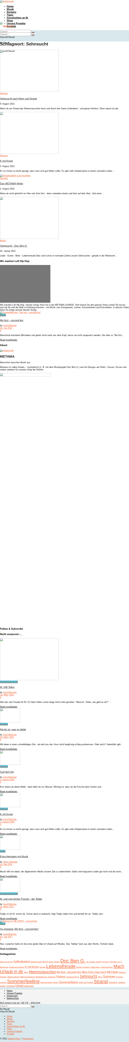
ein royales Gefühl (93, 962)
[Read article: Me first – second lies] (64, 312)
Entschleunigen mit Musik (14, 856)
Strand (101, 981)
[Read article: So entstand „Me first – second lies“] (64, 921)
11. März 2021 (7, 906)
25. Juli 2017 (6, 936)
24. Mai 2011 (6, 864)
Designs (11, 12)
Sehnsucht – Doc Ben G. (13, 245)
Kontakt (10, 1034)
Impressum (12, 996)
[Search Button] (33, 35)
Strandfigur (113, 982)
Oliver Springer (10, 862)
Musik (10, 9)
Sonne (55, 982)
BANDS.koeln (36, 962)
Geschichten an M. (18, 17)
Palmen (61, 976)
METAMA (112, 972)
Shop (10, 20)
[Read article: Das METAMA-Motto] (64, 175)
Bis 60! (45, 962)
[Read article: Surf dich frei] (64, 757)
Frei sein (105, 962)
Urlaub (19, 985)
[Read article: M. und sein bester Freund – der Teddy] (64, 885)
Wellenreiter (29, 986)
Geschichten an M (9, 682)
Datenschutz (13, 998)
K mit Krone (6, 160)
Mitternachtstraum (27, 977)
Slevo (100, 977)
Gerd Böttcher (10, 325)
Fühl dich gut (114, 962)
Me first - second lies (69, 972)
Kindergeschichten (16, 967)
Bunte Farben (54, 962)
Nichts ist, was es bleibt (13, 729)
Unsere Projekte (16, 23)
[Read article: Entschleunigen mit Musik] (64, 842)
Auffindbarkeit (21, 961)
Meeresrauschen (42, 972)
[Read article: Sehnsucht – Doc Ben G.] (64, 218)
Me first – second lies (11, 320)
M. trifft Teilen (7, 687)
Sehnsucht (88, 976)
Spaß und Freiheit (86, 982)
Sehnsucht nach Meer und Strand (18, 98)
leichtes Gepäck (83, 967)
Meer (26, 972)
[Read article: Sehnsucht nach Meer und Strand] (64, 71)
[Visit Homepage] (7, 1)
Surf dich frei (7, 771)
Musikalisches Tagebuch (45, 977)
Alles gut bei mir (6, 962)
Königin (43, 967)
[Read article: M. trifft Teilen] (64, 659)
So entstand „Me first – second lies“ (19, 929)
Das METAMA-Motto (11, 183)
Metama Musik (13, 977)
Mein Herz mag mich (94, 972)
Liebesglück (95, 967)
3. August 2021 (7, 779)
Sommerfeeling (23, 981)
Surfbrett (121, 982)
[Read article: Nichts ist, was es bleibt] (64, 715)
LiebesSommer (107, 967)
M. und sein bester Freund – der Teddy (21, 899)
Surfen (2, 986)
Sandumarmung (72, 977)
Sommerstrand (46, 982)
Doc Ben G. (72, 960)
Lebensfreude (61, 966)
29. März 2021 (7, 737)
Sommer (109, 976)
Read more (8, 340)
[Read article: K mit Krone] (64, 133)
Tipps (10, 14)
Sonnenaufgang (68, 982)
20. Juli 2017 (6, 328)
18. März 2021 (7, 695)
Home (10, 6)
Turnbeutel (10, 986)
